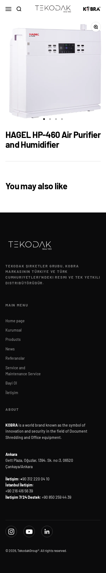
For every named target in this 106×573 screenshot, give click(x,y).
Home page (15, 320)
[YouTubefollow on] (29, 531)
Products (13, 339)
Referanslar (15, 358)
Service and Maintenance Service (23, 370)
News (10, 349)
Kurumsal (13, 330)
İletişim (11, 392)
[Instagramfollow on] (11, 531)
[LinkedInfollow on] (47, 531)
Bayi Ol (11, 383)
